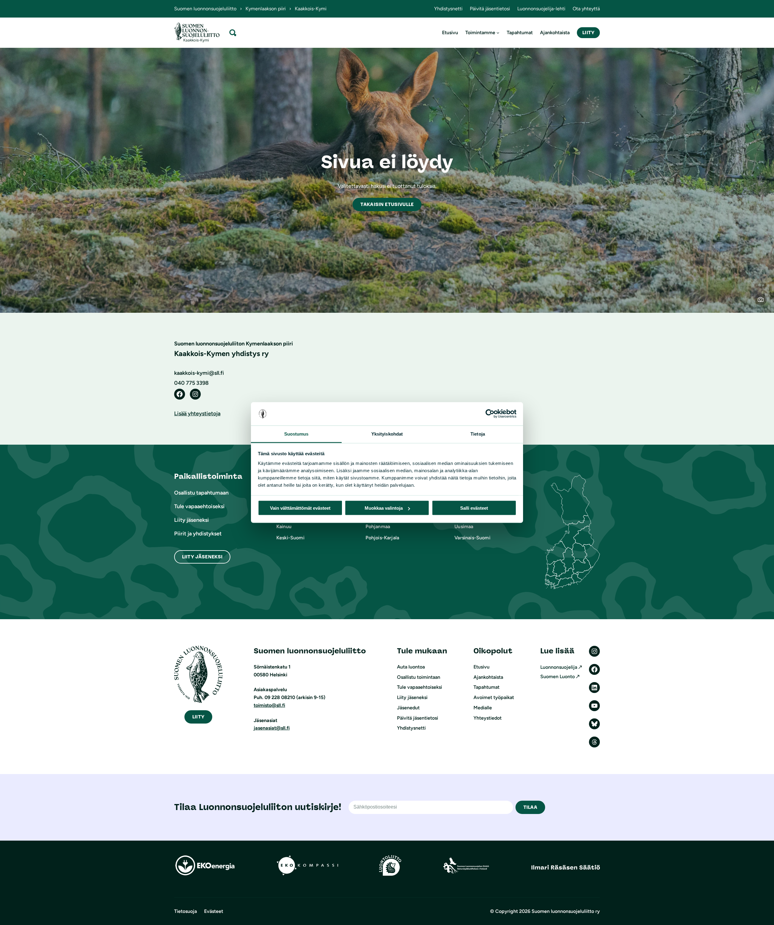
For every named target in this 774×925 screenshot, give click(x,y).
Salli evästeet (474, 508)
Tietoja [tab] (477, 433)
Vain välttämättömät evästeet (300, 508)
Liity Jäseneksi (202, 557)
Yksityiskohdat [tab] (387, 433)
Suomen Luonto (557, 676)
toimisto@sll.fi (269, 705)
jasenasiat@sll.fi (272, 728)
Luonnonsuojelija (558, 667)
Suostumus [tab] (296, 433)
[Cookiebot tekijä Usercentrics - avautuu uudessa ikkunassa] (489, 413)
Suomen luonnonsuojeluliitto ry (566, 911)
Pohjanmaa (378, 526)
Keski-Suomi (290, 538)
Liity (588, 32)
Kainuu (283, 526)
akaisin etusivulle (387, 204)
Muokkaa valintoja (384, 508)
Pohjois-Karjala (382, 538)
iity (198, 717)
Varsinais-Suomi (472, 538)
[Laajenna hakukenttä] (233, 32)
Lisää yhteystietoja (197, 413)
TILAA (530, 807)
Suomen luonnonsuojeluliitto (205, 8)
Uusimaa (463, 526)
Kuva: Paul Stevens (764, 303)
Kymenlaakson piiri (266, 8)
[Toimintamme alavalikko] (497, 32)
